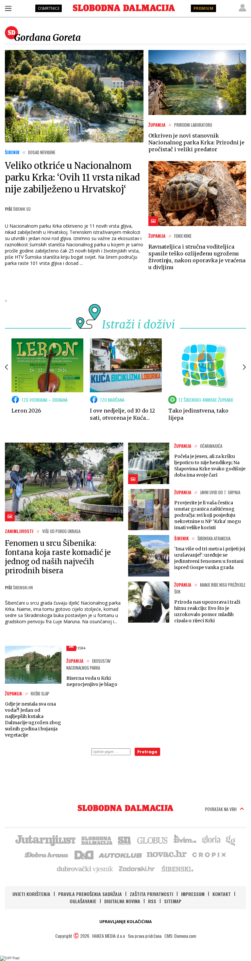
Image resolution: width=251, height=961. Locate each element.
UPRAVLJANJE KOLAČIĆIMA (125, 921)
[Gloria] (211, 839)
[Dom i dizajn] (84, 854)
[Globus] (152, 839)
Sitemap (172, 901)
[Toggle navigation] (8, 8)
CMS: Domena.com (180, 935)
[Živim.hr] (185, 839)
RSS (152, 901)
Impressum (193, 893)
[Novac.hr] (167, 854)
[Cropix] (208, 854)
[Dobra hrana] (47, 854)
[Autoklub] (120, 854)
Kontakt (221, 893)
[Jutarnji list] (45, 839)
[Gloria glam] (231, 839)
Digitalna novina (122, 901)
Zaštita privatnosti (151, 893)
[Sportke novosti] (124, 839)
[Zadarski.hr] (137, 868)
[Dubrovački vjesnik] (85, 868)
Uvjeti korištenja (31, 893)
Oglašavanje (83, 901)
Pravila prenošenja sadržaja (90, 893)
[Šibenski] (177, 868)
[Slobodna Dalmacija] (124, 8)
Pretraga (147, 752)
